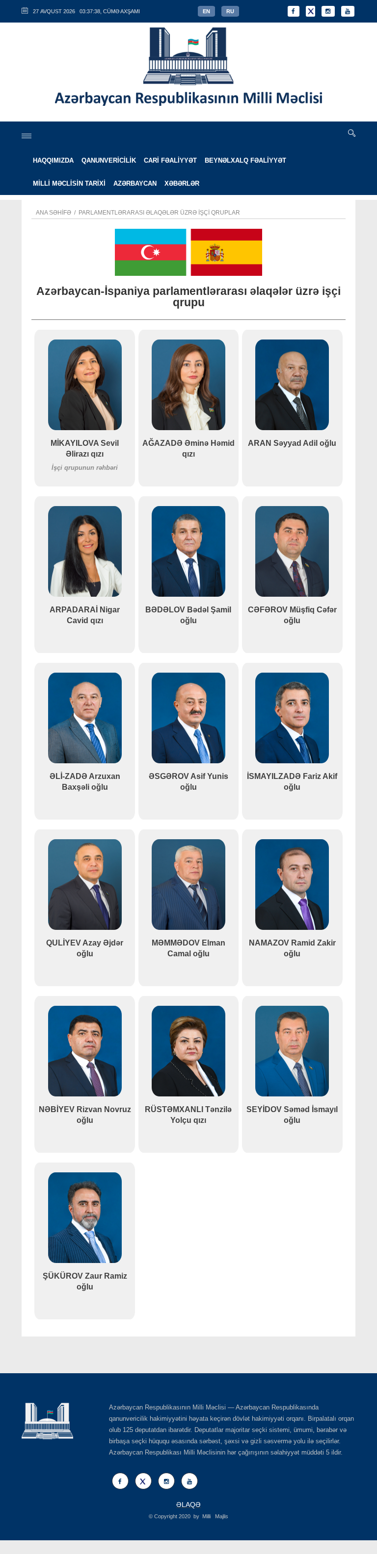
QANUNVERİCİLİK (108, 160)
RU (230, 11)
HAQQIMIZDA (53, 160)
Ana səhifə (53, 212)
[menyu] (26, 136)
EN (206, 11)
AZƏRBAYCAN (135, 183)
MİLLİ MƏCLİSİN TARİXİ (69, 183)
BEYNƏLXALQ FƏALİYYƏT (245, 160)
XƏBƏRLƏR (181, 183)
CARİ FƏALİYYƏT (170, 160)
